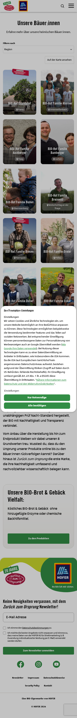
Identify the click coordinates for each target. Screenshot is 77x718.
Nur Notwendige (37, 397)
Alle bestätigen (37, 405)
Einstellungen (11, 391)
